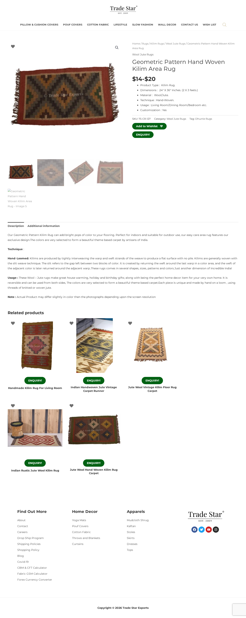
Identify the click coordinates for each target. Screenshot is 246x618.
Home (136, 43)
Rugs (145, 43)
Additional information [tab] (43, 226)
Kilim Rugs (157, 43)
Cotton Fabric (98, 24)
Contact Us (189, 24)
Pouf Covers (72, 24)
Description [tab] (16, 226)
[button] (116, 47)
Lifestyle (120, 24)
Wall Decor (167, 24)
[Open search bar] (224, 24)
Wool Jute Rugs (175, 43)
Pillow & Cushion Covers (39, 24)
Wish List (209, 24)
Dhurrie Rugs (203, 118)
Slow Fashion (142, 24)
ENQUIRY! (143, 134)
